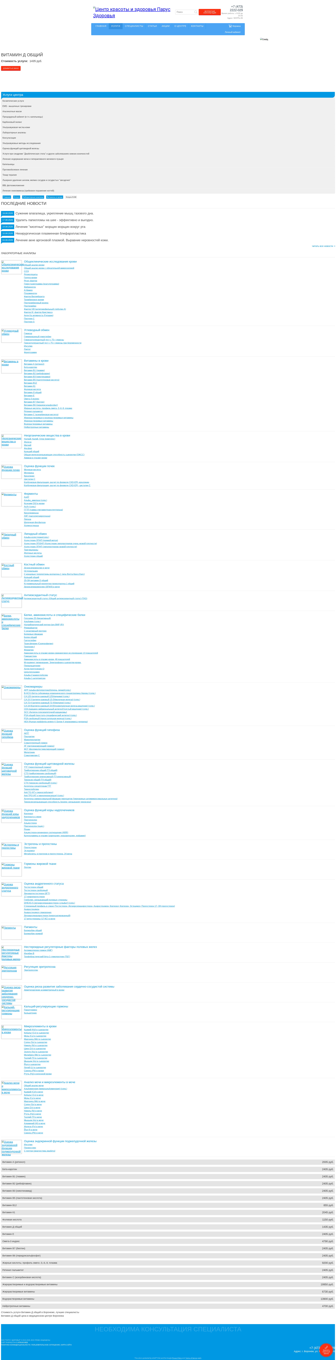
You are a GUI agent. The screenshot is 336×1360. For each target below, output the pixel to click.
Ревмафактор (30, 628)
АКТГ (26, 733)
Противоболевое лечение (15, 170)
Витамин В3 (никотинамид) (37, 377)
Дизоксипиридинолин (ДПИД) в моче (42, 587)
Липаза (27, 519)
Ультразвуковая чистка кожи (16, 127)
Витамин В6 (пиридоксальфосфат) (41, 405)
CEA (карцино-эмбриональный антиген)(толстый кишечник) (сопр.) (56, 709)
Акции (166, 26)
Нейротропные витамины (36, 427)
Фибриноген (30, 287)
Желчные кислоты (33, 553)
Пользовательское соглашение (45, 1345)
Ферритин (29, 650)
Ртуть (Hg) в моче (32, 1114)
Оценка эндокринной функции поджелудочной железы (60, 1141)
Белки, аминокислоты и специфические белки (54, 615)
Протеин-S (29, 322)
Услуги (115, 26)
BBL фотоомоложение (13, 185)
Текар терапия (9, 175)
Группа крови (30, 277)
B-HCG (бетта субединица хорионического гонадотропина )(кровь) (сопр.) (60, 693)
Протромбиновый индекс (36, 303)
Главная (101, 26)
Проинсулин (30, 1148)
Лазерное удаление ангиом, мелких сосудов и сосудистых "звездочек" (36, 180)
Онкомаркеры (33, 686)
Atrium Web (23, 1342)
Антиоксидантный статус (40, 595)
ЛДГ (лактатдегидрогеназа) (37, 516)
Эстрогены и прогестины (40, 844)
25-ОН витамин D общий (36, 580)
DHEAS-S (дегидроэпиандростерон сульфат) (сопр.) (49, 903)
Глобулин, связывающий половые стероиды (45, 900)
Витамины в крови (36, 360)
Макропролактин (32, 740)
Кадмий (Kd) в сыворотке (36, 1030)
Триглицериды (31, 550)
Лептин (27, 867)
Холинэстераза (31, 525)
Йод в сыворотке (32, 1064)
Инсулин (28, 346)
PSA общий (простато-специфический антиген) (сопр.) (50, 715)
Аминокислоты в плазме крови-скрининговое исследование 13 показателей (61, 653)
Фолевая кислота (32, 389)
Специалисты (134, 26)
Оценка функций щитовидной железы (20, 148)
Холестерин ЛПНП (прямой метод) (41, 540)
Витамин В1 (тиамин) (34, 370)
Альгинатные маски (12, 111)
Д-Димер (28, 290)
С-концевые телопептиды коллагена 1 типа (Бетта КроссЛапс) (54, 574)
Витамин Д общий (32, 392)
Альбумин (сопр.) (32, 621)
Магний (27, 445)
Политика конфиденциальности (15, 1345)
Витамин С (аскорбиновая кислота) (41, 414)
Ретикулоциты (31, 274)
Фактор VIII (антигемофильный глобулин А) (45, 309)
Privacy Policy (177, 1358)
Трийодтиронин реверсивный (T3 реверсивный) (47, 777)
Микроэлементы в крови (40, 1026)
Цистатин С (29, 479)
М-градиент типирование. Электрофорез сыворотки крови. (52, 662)
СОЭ (26, 271)
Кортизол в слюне (32, 817)
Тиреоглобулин (31, 789)
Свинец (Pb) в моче (33, 1133)
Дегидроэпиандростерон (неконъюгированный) (47, 915)
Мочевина (29, 473)
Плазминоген (30, 293)
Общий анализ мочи (34, 1085)
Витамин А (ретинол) (34, 364)
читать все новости (322, 246)
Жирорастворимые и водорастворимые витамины (48, 418)
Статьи (152, 26)
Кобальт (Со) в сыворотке (36, 1033)
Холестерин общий (33, 556)
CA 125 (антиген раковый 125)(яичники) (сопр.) (47, 696)
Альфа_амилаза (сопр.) (35, 500)
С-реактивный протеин (35, 631)
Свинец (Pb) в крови (34, 1071)
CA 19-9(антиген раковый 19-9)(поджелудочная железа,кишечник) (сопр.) (59, 706)
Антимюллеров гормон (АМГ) (38, 950)
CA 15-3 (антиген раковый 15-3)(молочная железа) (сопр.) (52, 699)
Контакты (197, 26)
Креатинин (29, 476)
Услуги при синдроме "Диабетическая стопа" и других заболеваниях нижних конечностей (45, 154)
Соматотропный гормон (35, 743)
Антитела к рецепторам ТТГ (37, 786)
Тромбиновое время (34, 300)
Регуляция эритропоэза (39, 966)
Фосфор (28, 448)
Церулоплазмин (32, 672)
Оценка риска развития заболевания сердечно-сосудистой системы (69, 986)
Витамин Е (29, 396)
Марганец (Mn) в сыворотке (37, 1039)
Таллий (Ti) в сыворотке (35, 1058)
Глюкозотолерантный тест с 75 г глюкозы (44, 340)
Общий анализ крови (34, 265)
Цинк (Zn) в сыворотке (35, 1049)
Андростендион (31, 909)
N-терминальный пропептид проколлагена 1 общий (49, 584)
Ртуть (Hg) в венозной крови (38, 1074)
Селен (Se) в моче (33, 1104)
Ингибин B (29, 953)
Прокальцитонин (32, 666)
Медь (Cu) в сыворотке (35, 1036)
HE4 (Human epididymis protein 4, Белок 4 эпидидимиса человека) (56, 722)
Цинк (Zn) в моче (32, 1108)
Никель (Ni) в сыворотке (36, 1045)
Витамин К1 (29, 386)
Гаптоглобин (30, 640)
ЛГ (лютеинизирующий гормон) (39, 746)
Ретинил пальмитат (33, 411)
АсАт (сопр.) (30, 506)
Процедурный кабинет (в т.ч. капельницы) (22, 117)
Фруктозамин (30, 352)
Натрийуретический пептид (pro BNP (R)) (44, 625)
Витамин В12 (30, 383)
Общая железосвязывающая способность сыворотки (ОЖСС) (54, 455)
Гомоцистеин (30, 656)
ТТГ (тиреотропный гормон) (37, 767)
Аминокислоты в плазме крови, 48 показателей (47, 659)
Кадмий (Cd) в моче (33, 1092)
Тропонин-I (29, 647)
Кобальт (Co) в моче (33, 1095)
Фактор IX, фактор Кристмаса (38, 312)
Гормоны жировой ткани (40, 863)
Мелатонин (29, 752)
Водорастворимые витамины (38, 424)
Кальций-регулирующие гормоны (46, 1006)
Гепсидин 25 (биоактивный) (37, 618)
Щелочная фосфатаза (35, 522)
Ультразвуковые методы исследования (21, 143)
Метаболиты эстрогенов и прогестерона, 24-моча (48, 854)
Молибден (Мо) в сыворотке (37, 1055)
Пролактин (29, 736)
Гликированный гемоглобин (37, 336)
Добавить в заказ (11, 68)
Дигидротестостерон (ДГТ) (37, 893)
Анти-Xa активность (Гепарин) (38, 315)
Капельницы (8, 164)
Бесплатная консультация (210, 12)
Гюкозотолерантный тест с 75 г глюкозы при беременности (52, 343)
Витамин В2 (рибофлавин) (37, 373)
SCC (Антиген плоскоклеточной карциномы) (45, 712)
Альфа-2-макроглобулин (36, 675)
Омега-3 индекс (31, 399)
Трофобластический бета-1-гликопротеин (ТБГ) (47, 956)
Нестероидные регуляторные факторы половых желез (60, 947)
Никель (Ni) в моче (33, 1111)
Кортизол (28, 813)
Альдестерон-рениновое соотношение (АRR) (46, 832)
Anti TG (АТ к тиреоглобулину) (38, 792)
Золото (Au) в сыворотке (36, 1052)
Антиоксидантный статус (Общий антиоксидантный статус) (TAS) (55, 598)
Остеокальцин (31, 571)
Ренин (27, 829)
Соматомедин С (32, 755)
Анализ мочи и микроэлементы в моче (49, 1082)
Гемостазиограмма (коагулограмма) (41, 284)
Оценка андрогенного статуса (44, 883)
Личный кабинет (233, 32)
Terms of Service (191, 1358)
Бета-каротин (30, 367)
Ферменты (31, 493)
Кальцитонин (30, 1013)
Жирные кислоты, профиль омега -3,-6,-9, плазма (48, 408)
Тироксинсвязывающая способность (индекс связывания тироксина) (57, 802)
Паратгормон (30, 1010)
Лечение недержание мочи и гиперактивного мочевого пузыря (33, 159)
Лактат (27, 349)
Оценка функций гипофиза (42, 730)
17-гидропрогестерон (34, 897)
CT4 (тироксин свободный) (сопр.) (40, 783)
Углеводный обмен (36, 330)
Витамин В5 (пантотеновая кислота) (41, 380)
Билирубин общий (33, 930)
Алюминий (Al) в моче (34, 1123)
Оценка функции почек (39, 466)
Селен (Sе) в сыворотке (35, 1042)
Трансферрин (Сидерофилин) (38, 643)
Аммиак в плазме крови (35, 458)
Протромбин (30, 306)
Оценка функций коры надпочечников (49, 810)
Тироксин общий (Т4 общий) (37, 780)
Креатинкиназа (31, 513)
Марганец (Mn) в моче (34, 1101)
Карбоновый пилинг (12, 122)
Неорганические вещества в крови (47, 435)
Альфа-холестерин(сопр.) (36, 537)
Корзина (237, 26)
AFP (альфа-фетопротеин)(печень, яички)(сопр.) (47, 690)
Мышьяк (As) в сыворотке (36, 1061)
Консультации (9, 138)
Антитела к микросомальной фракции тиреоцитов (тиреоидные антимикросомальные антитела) (70, 799)
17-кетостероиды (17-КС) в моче (39, 919)
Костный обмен (34, 564)
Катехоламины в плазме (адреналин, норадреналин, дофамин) (55, 836)
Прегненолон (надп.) (34, 826)
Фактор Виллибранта (34, 296)
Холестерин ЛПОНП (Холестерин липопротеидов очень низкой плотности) (60, 543)
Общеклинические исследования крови (50, 261)
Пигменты (30, 927)
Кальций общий (31, 451)
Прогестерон (30, 847)
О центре (180, 26)
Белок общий (30, 637)
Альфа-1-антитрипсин (34, 678)
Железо (28, 442)
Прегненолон (30, 820)
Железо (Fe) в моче (33, 1126)
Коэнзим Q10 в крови (34, 503)
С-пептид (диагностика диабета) (39, 1151)
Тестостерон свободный (36, 890)
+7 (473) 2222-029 (236, 8)
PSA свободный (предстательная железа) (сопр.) (48, 718)
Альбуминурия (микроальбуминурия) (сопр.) (45, 1089)
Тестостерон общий (33, 887)
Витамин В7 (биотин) (34, 402)
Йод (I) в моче (30, 1130)
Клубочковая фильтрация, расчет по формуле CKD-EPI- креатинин (56, 482)
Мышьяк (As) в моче (34, 1120)
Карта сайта (66, 1345)
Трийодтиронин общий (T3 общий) (40, 770)
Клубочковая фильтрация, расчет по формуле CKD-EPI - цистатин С (57, 485)
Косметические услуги (13, 101)
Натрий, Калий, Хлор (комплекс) (39, 439)
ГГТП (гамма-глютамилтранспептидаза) (43, 510)
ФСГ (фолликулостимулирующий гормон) (44, 749)
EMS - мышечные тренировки (16, 106)
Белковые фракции (33, 634)
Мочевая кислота (32, 470)
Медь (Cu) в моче (32, 1098)
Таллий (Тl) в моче (33, 1117)
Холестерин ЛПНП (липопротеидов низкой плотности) (50, 547)
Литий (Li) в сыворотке (35, 1067)
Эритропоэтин (31, 970)
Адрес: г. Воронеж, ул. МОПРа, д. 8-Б (314, 1351)
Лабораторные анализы (14, 132)
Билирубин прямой (33, 933)
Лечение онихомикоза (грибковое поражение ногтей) (28, 191)
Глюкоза (28, 333)
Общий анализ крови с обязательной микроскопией (49, 268)
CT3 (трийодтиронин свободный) (40, 773)
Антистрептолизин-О (34, 669)
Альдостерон (30, 823)
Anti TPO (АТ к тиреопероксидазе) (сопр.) (44, 795)
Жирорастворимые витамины (38, 421)
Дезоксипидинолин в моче (37, 568)
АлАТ (26, 497)
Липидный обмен (35, 533)
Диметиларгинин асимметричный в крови (44, 990)
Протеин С (29, 318)
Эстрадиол (29, 851)
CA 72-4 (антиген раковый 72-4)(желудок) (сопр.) (47, 703)
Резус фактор (30, 281)
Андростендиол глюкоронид (37, 912)
